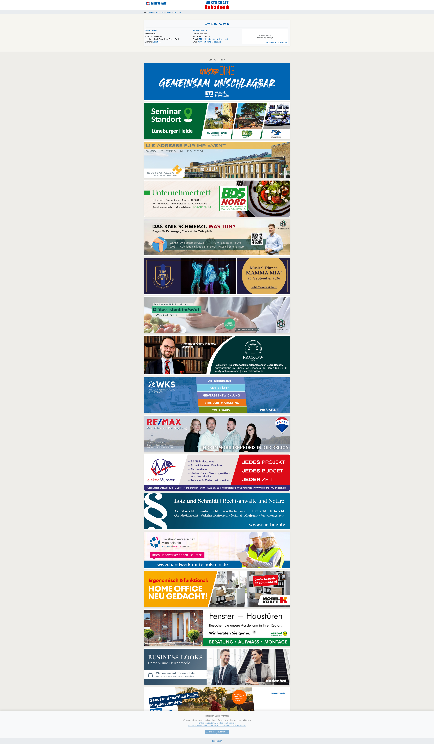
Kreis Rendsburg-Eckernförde (171, 12)
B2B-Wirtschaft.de (153, 12)
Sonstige (156, 42)
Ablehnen (210, 732)
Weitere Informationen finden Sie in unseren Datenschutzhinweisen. (217, 725)
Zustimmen (223, 732)
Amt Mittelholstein (217, 24)
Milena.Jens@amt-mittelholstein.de (214, 39)
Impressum (217, 741)
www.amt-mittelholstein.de (209, 42)
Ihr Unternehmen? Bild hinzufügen (276, 42)
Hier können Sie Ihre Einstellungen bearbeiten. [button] (217, 723)
